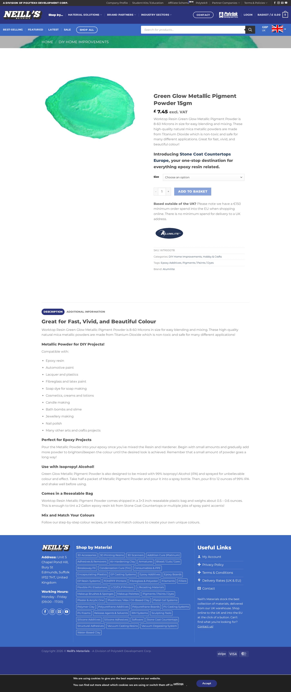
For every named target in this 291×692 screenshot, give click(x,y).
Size (156, 177)
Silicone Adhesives (116, 619)
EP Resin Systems (88, 580)
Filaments (168, 580)
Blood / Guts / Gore (168, 561)
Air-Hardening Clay (122, 561)
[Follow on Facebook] (275, 3)
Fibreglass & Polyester (144, 580)
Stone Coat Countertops (162, 619)
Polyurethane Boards (146, 606)
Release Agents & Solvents (111, 613)
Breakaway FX (86, 568)
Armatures (145, 561)
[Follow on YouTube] (286, 3)
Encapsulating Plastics (92, 574)
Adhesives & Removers (91, 561)
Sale (67, 29)
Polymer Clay (85, 606)
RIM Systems (140, 613)
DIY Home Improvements (84, 42)
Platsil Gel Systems (165, 600)
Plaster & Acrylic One (90, 600)
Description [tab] (53, 311)
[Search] (250, 30)
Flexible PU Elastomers (92, 587)
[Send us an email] (282, 3)
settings (178, 684)
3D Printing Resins (112, 555)
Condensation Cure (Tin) (115, 568)
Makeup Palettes (128, 593)
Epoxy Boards (173, 574)
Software (137, 619)
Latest (53, 29)
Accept (206, 683)
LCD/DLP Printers (122, 587)
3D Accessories (86, 555)
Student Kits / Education (148, 2)
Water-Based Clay (88, 632)
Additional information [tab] (86, 311)
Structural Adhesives (90, 625)
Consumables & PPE (147, 568)
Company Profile (117, 2)
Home (47, 42)
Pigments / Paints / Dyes (198, 262)
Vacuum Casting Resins (122, 625)
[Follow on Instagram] (278, 3)
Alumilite (169, 269)
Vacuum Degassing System (159, 625)
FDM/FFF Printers (115, 580)
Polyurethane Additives (113, 606)
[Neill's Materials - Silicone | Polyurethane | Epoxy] (23, 15)
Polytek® (202, 2)
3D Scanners (135, 555)
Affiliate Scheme (178, 2)
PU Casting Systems (176, 606)
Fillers (182, 580)
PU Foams (83, 613)
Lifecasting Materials (150, 587)
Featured (35, 29)
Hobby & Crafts (212, 256)
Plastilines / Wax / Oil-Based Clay (128, 600)
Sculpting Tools (161, 613)
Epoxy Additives (171, 262)
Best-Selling (13, 29)
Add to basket (192, 191)
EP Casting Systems (123, 574)
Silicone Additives (88, 619)
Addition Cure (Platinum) (163, 555)
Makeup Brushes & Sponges (95, 593)
